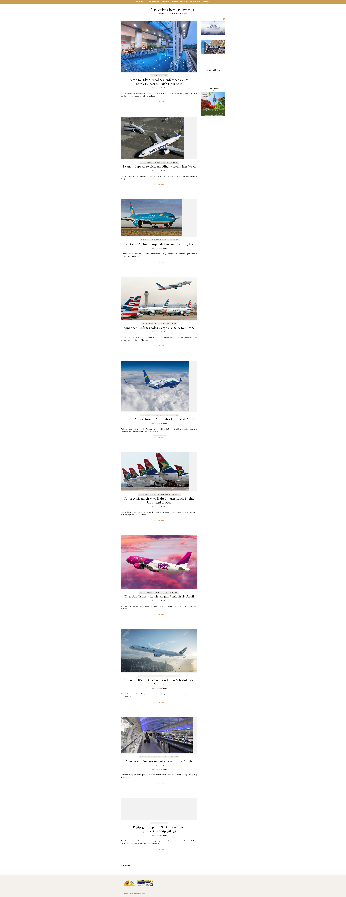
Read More (159, 102)
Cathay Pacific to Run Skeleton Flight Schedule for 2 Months (159, 682)
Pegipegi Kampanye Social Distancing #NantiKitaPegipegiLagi (159, 829)
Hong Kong (157, 676)
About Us (144, 1)
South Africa (165, 494)
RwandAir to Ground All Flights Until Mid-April (159, 419)
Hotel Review (183, 1)
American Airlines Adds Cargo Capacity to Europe (159, 328)
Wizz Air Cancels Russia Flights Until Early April (159, 596)
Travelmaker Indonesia (173, 10)
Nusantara (163, 75)
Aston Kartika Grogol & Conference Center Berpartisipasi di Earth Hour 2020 (159, 82)
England (143, 757)
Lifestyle (175, 1)
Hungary (157, 592)
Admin (165, 88)
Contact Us (206, 1)
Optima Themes (140, 893)
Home (138, 1)
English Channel (154, 1)
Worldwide (173, 162)
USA (165, 323)
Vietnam (165, 239)
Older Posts (128, 865)
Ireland (157, 162)
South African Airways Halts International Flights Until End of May (159, 500)
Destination (165, 1)
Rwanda (165, 415)
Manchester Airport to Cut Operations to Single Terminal (159, 763)
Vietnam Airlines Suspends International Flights (159, 244)
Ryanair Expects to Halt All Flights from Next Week (159, 166)
